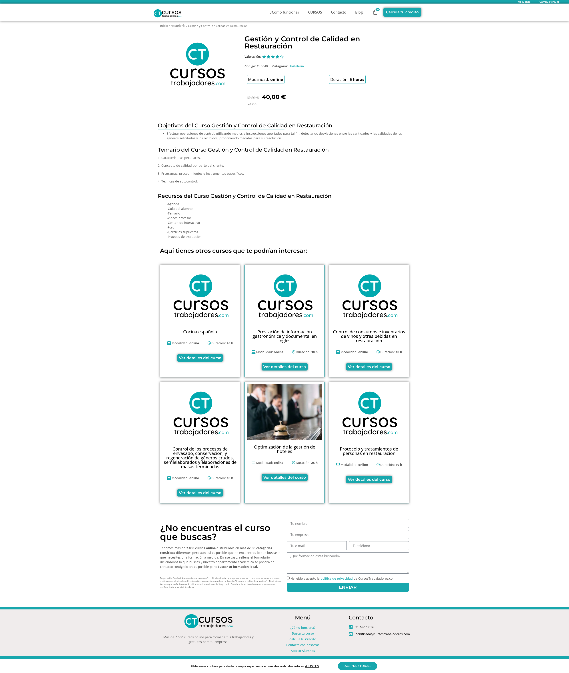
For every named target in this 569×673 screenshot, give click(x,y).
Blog (359, 12)
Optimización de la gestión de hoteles (284, 449)
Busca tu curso (303, 633)
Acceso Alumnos (303, 651)
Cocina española (200, 332)
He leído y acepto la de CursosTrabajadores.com (343, 579)
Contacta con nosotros (302, 645)
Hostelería (178, 26)
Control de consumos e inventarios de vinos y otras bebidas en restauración (369, 336)
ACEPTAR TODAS (358, 666)
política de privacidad (337, 579)
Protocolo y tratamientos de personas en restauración (369, 451)
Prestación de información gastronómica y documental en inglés (284, 336)
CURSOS (315, 12)
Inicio (164, 26)
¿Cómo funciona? (284, 12)
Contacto (338, 12)
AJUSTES (312, 666)
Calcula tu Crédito (302, 639)
